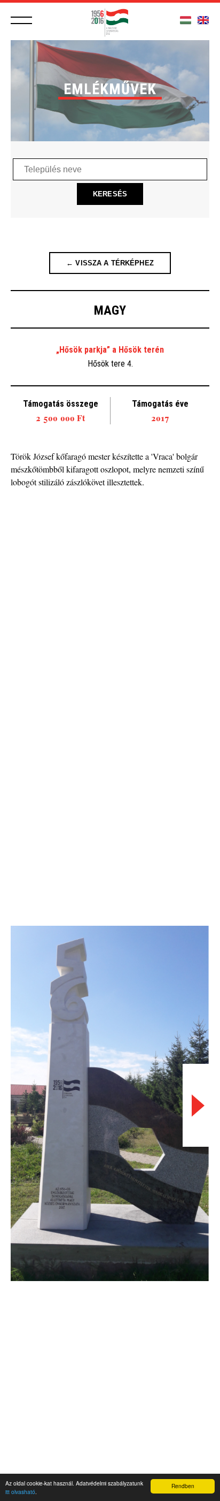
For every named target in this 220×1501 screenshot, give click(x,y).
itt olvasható (20, 1492)
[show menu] (21, 20)
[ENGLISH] (203, 20)
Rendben (182, 1486)
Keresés (110, 194)
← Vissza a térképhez (110, 263)
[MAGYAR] (185, 20)
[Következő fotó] (196, 1105)
